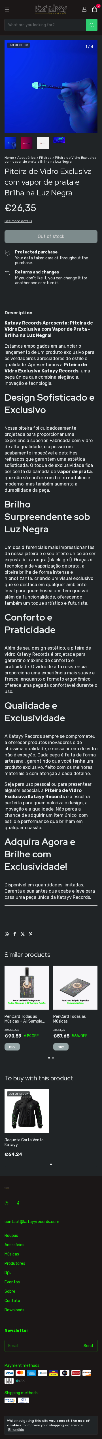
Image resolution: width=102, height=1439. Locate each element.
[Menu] (7, 9)
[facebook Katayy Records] (18, 1203)
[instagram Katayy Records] (6, 1203)
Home (9, 158)
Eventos (12, 1282)
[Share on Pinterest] (30, 934)
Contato (12, 1300)
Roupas (11, 1235)
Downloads (14, 1310)
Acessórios (26, 158)
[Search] (91, 25)
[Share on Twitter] (23, 934)
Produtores (15, 1263)
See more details (18, 221)
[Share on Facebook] (15, 934)
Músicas (12, 1254)
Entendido (16, 1430)
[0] (94, 9)
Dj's (8, 1272)
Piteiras (45, 158)
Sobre (10, 1291)
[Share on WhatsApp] (7, 934)
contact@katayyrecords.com (32, 1221)
